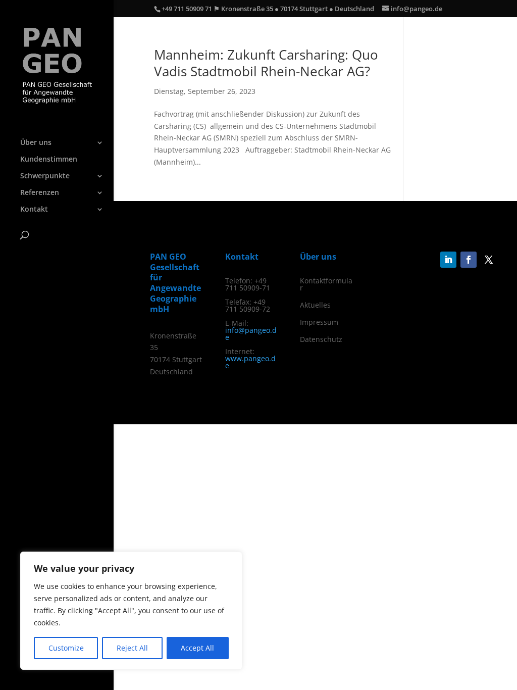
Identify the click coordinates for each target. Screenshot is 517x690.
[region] (131, 611)
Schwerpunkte (45, 176)
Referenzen (39, 193)
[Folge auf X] (489, 260)
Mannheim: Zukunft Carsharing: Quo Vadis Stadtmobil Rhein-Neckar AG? (266, 63)
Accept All (197, 648)
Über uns (35, 143)
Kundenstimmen (48, 160)
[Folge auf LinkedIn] (448, 260)
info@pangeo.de (251, 333)
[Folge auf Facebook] (468, 260)
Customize (66, 648)
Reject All (132, 648)
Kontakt (34, 210)
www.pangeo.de (250, 362)
